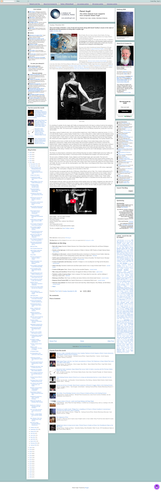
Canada (123, 261)
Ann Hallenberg (128, 168)
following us (68, 237)
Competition (126, 268)
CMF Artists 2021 (34, 295)
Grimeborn (119, 289)
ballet (124, 244)
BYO (122, 260)
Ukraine (126, 343)
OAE (128, 309)
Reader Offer (127, 321)
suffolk (127, 336)
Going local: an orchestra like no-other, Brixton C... (36, 370)
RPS (125, 325)
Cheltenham (124, 264)
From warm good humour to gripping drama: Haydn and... (36, 363)
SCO (132, 327)
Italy (117, 293)
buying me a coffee (89, 240)
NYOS (126, 309)
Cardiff (127, 261)
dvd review (124, 276)
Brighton (122, 252)
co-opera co (130, 267)
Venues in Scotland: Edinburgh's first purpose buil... (36, 216)
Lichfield (120, 297)
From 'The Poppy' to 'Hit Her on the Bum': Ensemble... (36, 298)
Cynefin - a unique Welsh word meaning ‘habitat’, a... (36, 415)
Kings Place (130, 293)
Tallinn (123, 337)
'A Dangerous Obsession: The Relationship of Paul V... (36, 194)
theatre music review (121, 340)
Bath (123, 247)
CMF (127, 267)
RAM (120, 321)
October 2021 (34, 427)
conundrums (130, 271)
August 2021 (34, 431)
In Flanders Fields (34, 351)
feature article (126, 281)
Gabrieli (118, 284)
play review (122, 318)
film (120, 282)
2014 (30, 459)
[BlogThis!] (85, 291)
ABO (118, 241)
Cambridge (119, 261)
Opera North (130, 312)
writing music (120, 352)
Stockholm (119, 335)
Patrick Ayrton (126, 171)
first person (130, 282)
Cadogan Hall (130, 260)
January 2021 (34, 445)
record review (56, 263)
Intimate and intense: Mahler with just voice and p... (35, 314)
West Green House (129, 347)
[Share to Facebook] (88, 291)
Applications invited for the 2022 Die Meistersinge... (36, 325)
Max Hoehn (124, 143)
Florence (123, 283)
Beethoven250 (127, 249)
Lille (123, 297)
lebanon (121, 295)
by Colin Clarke (128, 256)
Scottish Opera (124, 328)
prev (123, 320)
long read (124, 298)
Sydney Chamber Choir (83, 65)
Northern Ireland (129, 308)
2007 (30, 473)
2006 (30, 475)
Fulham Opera (129, 283)
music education (121, 302)
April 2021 (33, 439)
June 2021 (33, 435)
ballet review (128, 244)
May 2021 (33, 437)
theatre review (129, 341)
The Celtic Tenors (122, 134)
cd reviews (130, 263)
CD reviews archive (97, 4)
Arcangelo (119, 243)
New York (129, 304)
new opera (124, 304)
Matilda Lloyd (126, 182)
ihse (121, 292)
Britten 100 (128, 253)
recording (122, 322)
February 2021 (34, 443)
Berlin (131, 249)
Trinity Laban (128, 342)
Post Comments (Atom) (85, 346)
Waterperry (123, 345)
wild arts (127, 349)
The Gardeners (124, 338)
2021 (30, 162)
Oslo (125, 314)
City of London (129, 265)
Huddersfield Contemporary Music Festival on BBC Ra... (36, 221)
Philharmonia (128, 317)
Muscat (128, 301)
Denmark (131, 273)
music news (129, 302)
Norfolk (123, 307)
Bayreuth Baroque (129, 247)
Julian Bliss (126, 181)
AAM (132, 240)
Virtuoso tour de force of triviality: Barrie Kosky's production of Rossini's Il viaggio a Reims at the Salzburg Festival (84, 385)
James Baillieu (125, 136)
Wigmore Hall (120, 349)
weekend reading (120, 347)
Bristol (125, 252)
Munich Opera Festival (122, 301)
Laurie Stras (121, 175)
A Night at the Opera (34, 175)
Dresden (122, 275)
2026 (30, 152)
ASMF (128, 243)
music (132, 301)
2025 (30, 154)
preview (127, 320)
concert (131, 268)
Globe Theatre (128, 286)
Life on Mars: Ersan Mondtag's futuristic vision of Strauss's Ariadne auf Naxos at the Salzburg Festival (81, 393)
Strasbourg (124, 335)
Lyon (132, 298)
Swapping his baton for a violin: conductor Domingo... (36, 398)
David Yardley (103, 61)
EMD (130, 277)
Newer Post (53, 341)
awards (118, 244)
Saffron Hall (123, 326)
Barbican (126, 246)
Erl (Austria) (130, 278)
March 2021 (33, 441)
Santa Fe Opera (127, 327)
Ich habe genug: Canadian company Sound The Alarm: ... (36, 336)
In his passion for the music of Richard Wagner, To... (36, 232)
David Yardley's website (68, 228)
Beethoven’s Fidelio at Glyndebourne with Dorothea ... (35, 406)
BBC (127, 248)
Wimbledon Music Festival (123, 350)
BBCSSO (118, 249)
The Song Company (73, 65)
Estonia (118, 279)
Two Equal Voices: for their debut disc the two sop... (36, 381)
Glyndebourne (120, 287)
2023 (30, 158)
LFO (117, 297)
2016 (30, 455)
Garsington (123, 285)
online (118, 311)
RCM (123, 321)
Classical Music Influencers (123, 82)
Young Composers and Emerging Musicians (35, 168)
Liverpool (126, 297)
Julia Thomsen (126, 145)
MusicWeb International (127, 224)
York (124, 352)
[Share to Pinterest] (90, 291)
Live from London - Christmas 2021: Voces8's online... (34, 186)
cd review (55, 31)
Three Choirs (120, 342)
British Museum (130, 252)
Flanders (118, 283)
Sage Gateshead (129, 326)
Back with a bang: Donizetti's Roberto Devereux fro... (35, 424)
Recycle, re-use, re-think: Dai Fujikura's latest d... (36, 332)
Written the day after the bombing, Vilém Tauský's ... (36, 402)
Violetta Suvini (125, 123)
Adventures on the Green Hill (126, 241)
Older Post (111, 341)
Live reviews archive (83, 4)
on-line (131, 309)
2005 (30, 477)
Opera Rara (119, 313)
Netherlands (130, 303)
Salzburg (118, 327)
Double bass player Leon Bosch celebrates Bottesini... (36, 262)
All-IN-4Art (124, 242)
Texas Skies (33, 254)
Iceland (118, 292)
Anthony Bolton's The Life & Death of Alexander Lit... (36, 182)
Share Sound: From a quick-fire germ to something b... (35, 212)
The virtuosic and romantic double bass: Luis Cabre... (36, 384)
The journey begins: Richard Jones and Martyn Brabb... (35, 190)
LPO (127, 298)
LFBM (132, 296)
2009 (30, 469)
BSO (128, 254)
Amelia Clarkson (126, 161)
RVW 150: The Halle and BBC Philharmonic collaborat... (36, 236)
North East (128, 307)
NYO (123, 309)
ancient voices (130, 242)
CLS (124, 267)
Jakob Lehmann (127, 179)
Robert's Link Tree (35, 4)
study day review (121, 336)
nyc (121, 309)
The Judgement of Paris (62, 417)
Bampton (122, 246)
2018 (30, 451)
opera (124, 311)
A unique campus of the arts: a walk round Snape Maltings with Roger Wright (75, 401)
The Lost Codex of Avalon (94, 61)
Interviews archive (112, 4)
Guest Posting (129, 289)
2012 (30, 463)
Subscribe (125, 111)
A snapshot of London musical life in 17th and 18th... (36, 178)
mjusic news (127, 299)
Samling (122, 327)
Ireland (128, 292)
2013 (30, 461)
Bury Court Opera (120, 255)
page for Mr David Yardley (98, 48)
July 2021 (33, 433)
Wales (118, 346)
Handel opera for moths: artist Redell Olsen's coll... (35, 329)
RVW (132, 325)
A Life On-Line (120, 240)
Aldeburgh (119, 242)
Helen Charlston (129, 140)
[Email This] (84, 291)
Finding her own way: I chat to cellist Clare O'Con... (36, 367)
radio (118, 321)
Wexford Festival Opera (127, 348)
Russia (128, 325)
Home (53, 286)
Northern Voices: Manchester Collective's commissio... (36, 283)
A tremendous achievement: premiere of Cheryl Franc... (36, 203)
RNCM (125, 324)
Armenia (123, 243)
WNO (132, 351)
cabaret (124, 260)
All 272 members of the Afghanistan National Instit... (35, 270)
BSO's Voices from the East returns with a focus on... (36, 277)
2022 (30, 160)
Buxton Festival (128, 255)
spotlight (131, 333)
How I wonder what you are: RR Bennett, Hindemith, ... (36, 208)
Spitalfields (119, 333)
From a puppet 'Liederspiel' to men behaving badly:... (36, 266)
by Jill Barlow (126, 257)
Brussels (125, 254)
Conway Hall (120, 272)
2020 (30, 447)
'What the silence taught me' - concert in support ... (36, 317)
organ (123, 314)
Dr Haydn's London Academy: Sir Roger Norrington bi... (35, 340)
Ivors (119, 293)
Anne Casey (77, 68)
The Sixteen (130, 339)
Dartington (126, 273)
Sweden (131, 336)
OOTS (121, 311)
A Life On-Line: (127, 240)
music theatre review (122, 303)
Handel (131, 291)
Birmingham (119, 250)
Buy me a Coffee (127, 92)
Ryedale (118, 326)
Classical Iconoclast (131, 222)
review (125, 322)
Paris (118, 317)
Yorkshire (127, 352)
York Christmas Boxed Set (36, 248)
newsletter (126, 306)
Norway (118, 309)
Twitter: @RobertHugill (66, 4)
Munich (131, 299)
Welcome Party (33, 246)
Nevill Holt (119, 304)
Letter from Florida (126, 296)
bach (121, 244)
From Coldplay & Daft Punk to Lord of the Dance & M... (36, 374)
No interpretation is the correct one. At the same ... (36, 354)
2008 (30, 471)
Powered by (121, 116)
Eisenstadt (127, 277)
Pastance (111, 65)
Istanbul (131, 292)
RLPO (121, 324)
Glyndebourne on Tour (128, 287)
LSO (130, 298)
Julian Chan (124, 157)
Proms (131, 320)
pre (120, 320)
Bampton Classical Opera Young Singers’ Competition (36, 389)
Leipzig (121, 296)
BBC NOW (130, 248)
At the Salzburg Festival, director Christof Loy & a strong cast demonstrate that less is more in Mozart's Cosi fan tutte (40, 141)
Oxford (128, 314)
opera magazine (123, 312)
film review (124, 282)
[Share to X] (87, 291)
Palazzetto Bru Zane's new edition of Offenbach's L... (36, 273)
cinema (123, 265)
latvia (118, 295)
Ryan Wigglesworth (125, 127)
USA (129, 343)
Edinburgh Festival (120, 277)
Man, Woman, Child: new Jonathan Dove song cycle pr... (36, 419)
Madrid (118, 299)
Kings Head (125, 293)
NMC (132, 306)
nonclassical (119, 307)
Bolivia (124, 250)
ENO (126, 278)
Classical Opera (120, 267)
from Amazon (124, 207)
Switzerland (119, 337)
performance (122, 317)
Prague (118, 320)
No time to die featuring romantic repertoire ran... (36, 301)
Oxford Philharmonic (128, 316)
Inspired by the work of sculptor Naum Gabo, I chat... (36, 305)
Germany (119, 286)
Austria (131, 243)
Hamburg (126, 291)
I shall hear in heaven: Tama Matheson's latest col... (36, 359)
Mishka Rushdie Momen (126, 172)
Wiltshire (131, 349)
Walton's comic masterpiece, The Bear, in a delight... (36, 348)
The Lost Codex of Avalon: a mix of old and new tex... (36, 411)
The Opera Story (123, 339)
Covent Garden (126, 272)
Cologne (121, 268)
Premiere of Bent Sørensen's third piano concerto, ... (36, 321)
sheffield (118, 329)
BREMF (118, 252)
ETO (121, 280)
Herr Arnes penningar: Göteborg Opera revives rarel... (36, 172)
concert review (80, 259)
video (60, 31)
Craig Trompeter (122, 154)
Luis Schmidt (126, 132)
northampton (122, 308)
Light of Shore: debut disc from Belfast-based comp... (36, 251)
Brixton (121, 254)
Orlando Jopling (127, 130)
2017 (30, 453)
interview (95, 255)
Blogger (87, 487)
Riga (117, 324)
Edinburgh (131, 276)
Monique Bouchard (84, 68)
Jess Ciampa (58, 67)
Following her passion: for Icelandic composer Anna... (36, 199)
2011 (30, 465)
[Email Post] (80, 291)
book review (130, 250)
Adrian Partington (127, 137)
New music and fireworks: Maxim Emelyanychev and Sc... (36, 243)
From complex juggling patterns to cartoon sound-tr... (35, 228)
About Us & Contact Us (50, 4)
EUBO (124, 279)
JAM (122, 293)
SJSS (122, 330)
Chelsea (118, 264)
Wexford (118, 348)
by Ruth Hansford (124, 259)
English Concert (121, 278)
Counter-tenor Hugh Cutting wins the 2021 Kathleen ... (36, 288)
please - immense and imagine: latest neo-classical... (35, 309)
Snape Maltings (123, 331)
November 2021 (34, 166)
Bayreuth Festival (121, 248)
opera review (55, 248)
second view (130, 328)
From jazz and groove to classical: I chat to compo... (35, 258)
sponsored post (125, 333)
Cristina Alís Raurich (78, 67)
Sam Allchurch (97, 65)
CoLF (118, 268)
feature (121, 281)
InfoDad (131, 228)
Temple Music (128, 337)
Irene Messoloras (127, 139)
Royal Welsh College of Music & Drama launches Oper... (36, 393)
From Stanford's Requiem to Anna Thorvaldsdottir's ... (36, 239)
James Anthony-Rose (123, 165)
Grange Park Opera (128, 288)
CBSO (130, 261)
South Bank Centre (128, 332)
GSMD (123, 289)
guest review (120, 291)
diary (118, 275)
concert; (131, 270)
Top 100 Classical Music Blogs (124, 80)
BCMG (122, 249)
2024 (30, 156)
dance (122, 273)
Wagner (131, 344)
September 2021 (34, 429)
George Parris (126, 158)
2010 (30, 467)
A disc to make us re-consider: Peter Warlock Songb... (36, 292)
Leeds (128, 295)
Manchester (122, 299)
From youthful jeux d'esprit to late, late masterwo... (36, 280)
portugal (131, 318)
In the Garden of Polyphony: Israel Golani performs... (36, 224)
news (122, 306)
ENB (132, 277)
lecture (125, 295)
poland (127, 318)
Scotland (119, 328)
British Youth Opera (121, 253)
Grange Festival (120, 288)
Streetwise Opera (129, 335)
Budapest (131, 254)
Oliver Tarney (126, 146)
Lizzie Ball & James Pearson (124, 159)
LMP (129, 297)
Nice (130, 306)
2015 (30, 457)
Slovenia (125, 329)
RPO (123, 325)
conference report (121, 271)
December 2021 (34, 164)
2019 (30, 449)
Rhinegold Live (130, 322)
